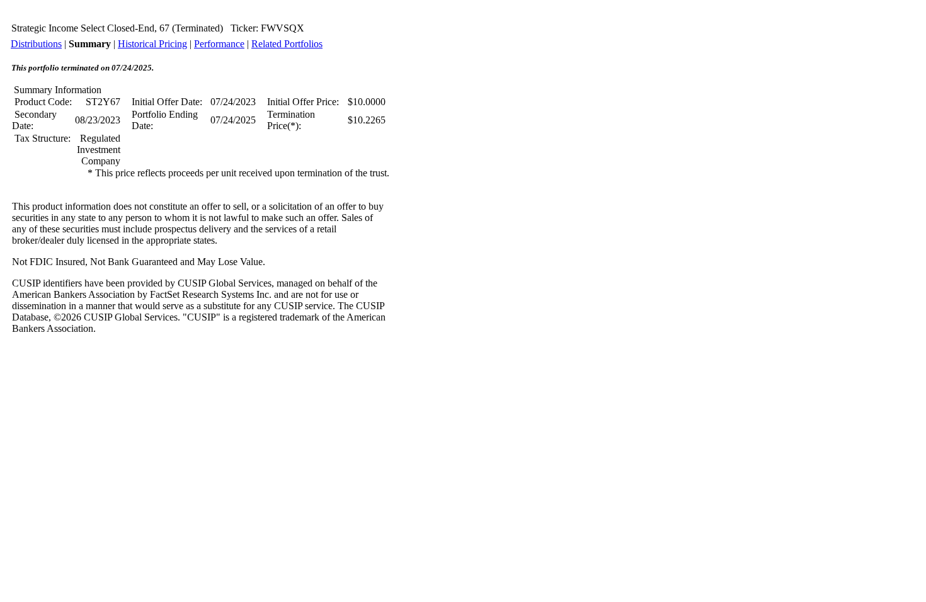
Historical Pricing (152, 43)
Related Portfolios (287, 43)
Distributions (36, 43)
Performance (219, 43)
